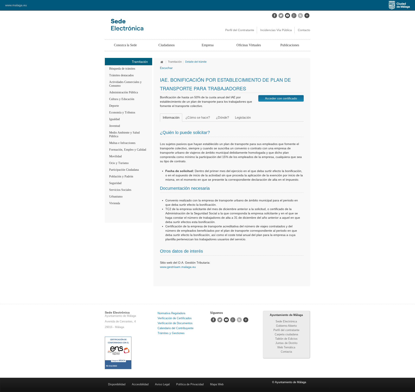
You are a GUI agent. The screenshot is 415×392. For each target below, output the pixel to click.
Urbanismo (116, 196)
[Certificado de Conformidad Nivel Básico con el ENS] (118, 352)
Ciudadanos (166, 45)
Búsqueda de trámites (122, 68)
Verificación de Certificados (175, 318)
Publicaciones (289, 45)
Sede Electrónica (286, 321)
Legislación (243, 117)
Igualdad (114, 119)
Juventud (114, 125)
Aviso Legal (162, 384)
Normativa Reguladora (171, 313)
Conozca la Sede (125, 45)
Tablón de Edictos (286, 338)
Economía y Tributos (122, 112)
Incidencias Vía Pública (276, 30)
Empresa (208, 45)
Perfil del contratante (286, 330)
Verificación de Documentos (175, 323)
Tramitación (175, 61)
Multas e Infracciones (122, 143)
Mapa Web (216, 384)
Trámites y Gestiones (171, 333)
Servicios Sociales (120, 189)
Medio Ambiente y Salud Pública (124, 134)
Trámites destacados (121, 75)
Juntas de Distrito (286, 343)
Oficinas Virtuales (248, 45)
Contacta (286, 351)
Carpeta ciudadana (286, 334)
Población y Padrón (121, 176)
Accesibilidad (140, 384)
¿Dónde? (222, 117)
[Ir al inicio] (162, 61)
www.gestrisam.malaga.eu (178, 267)
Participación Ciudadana (124, 169)
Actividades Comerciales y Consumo (125, 83)
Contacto (304, 30)
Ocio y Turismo (119, 163)
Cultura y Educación (121, 99)
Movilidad (115, 156)
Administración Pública (123, 92)
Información (171, 117)
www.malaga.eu (16, 5)
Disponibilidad (116, 384)
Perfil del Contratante (239, 30)
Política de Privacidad (190, 384)
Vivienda (114, 203)
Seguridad (115, 183)
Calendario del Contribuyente (175, 328)
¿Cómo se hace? (197, 117)
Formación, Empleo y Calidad (127, 149)
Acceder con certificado (281, 98)
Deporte (114, 105)
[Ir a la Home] (146, 24)
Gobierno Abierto (286, 325)
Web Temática (286, 347)
